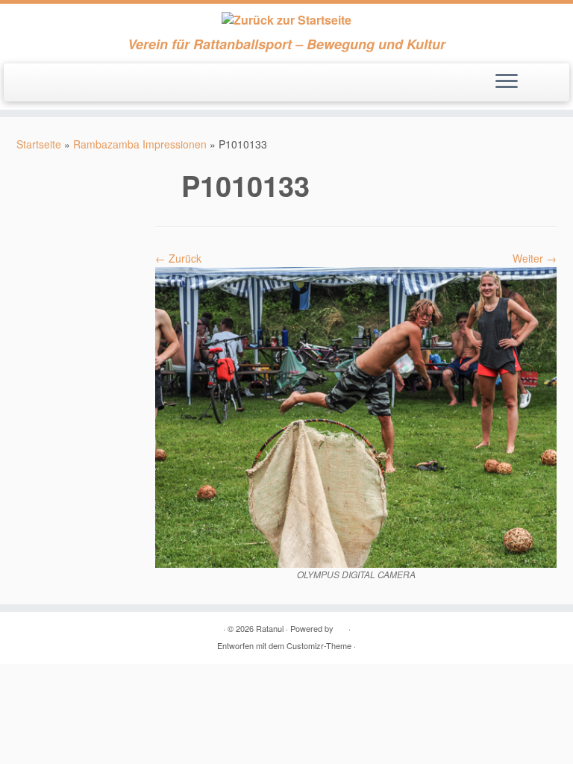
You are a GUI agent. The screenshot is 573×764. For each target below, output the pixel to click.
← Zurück (178, 258)
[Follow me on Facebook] (47, 83)
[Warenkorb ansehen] (550, 78)
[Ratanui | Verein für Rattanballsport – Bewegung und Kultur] (286, 20)
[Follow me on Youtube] (67, 83)
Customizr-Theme (318, 645)
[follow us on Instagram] (88, 83)
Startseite (38, 144)
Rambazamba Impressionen (140, 144)
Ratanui (270, 628)
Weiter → (535, 258)
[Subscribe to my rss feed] (27, 83)
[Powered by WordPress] (341, 625)
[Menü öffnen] (506, 83)
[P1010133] (356, 415)
